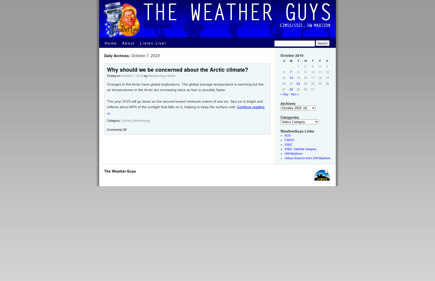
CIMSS (289, 140)
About (128, 43)
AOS (287, 135)
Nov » (295, 94)
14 (291, 77)
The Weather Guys (120, 171)
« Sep (284, 94)
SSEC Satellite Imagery (300, 149)
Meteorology (141, 120)
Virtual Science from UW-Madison (307, 158)
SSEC (288, 144)
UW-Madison (293, 153)
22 (298, 83)
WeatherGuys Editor (162, 75)
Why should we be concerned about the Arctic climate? (177, 69)
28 (291, 89)
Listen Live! (153, 43)
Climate (126, 120)
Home (111, 43)
